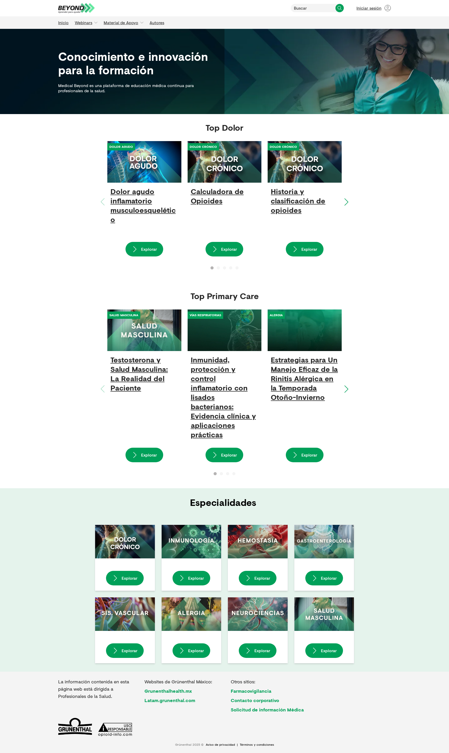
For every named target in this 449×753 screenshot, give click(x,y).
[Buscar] (339, 8)
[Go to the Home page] (76, 8)
